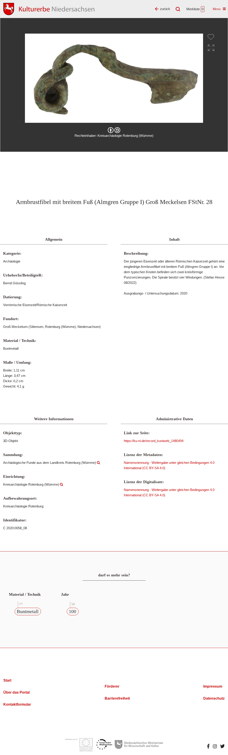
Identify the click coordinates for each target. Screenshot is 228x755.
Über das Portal (16, 692)
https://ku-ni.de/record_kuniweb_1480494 (153, 441)
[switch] (211, 37)
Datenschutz (214, 698)
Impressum (212, 686)
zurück (165, 9)
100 (72, 611)
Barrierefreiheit (117, 698)
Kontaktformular (17, 704)
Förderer (112, 686)
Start (7, 680)
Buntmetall (28, 611)
